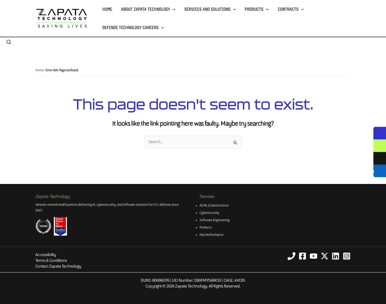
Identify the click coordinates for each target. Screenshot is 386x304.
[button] (172, 9)
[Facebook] (302, 256)
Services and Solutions (207, 9)
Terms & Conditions (51, 260)
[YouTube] (313, 256)
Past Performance (211, 235)
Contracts (288, 9)
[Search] (8, 42)
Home (107, 9)
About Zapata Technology (145, 9)
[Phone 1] (291, 256)
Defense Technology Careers (130, 27)
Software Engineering (214, 220)
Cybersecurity (209, 213)
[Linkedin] (336, 256)
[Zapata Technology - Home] (61, 18)
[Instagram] (347, 256)
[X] (324, 256)
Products (254, 9)
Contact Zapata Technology (58, 266)
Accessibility (45, 255)
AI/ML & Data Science (214, 206)
